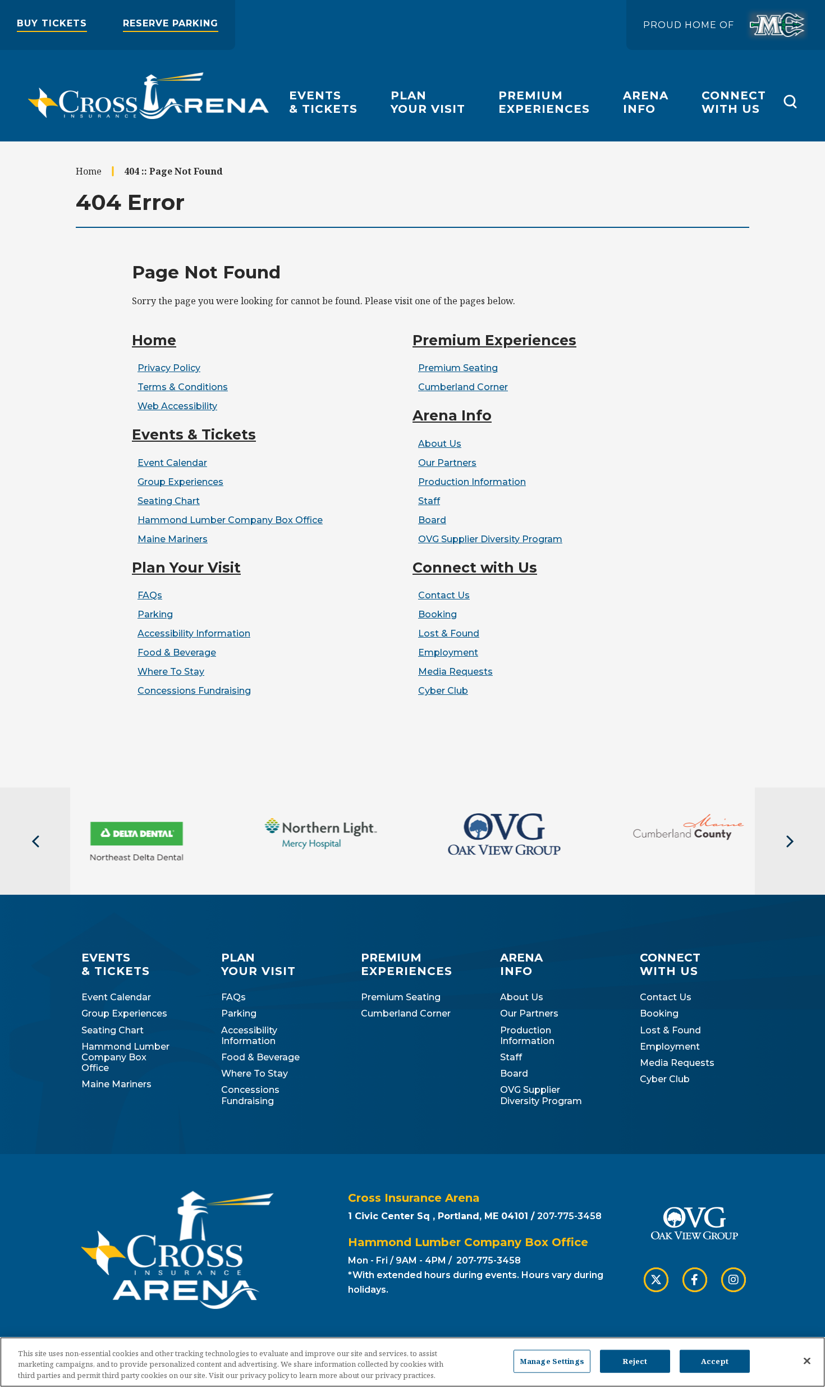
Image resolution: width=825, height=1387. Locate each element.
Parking (155, 614)
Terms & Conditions (183, 387)
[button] (35, 841)
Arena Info (452, 415)
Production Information (472, 482)
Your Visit (428, 102)
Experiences (544, 102)
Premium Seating (458, 368)
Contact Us (444, 595)
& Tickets (323, 102)
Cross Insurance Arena (148, 95)
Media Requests (455, 671)
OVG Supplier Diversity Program (490, 539)
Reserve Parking (170, 23)
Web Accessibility (177, 406)
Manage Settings (552, 1361)
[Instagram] (733, 1279)
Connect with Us (474, 567)
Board (432, 520)
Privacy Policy (169, 368)
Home (89, 171)
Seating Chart (169, 501)
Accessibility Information (194, 633)
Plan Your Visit (186, 567)
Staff (429, 501)
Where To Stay (171, 671)
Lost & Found (448, 633)
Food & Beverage (177, 652)
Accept (714, 1361)
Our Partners (447, 462)
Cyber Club (443, 690)
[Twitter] (656, 1279)
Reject (634, 1361)
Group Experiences (180, 482)
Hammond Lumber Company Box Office (230, 520)
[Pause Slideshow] (810, 829)
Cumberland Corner (463, 387)
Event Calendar (172, 462)
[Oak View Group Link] (694, 1224)
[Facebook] (694, 1279)
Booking (437, 614)
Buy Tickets (52, 23)
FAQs (150, 595)
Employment (448, 652)
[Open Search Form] (790, 101)
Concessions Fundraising (194, 690)
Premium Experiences (494, 340)
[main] (412, 464)
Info (645, 102)
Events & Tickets (194, 434)
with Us (734, 102)
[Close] (807, 1360)
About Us (439, 443)
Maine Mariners (173, 539)
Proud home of (688, 25)
